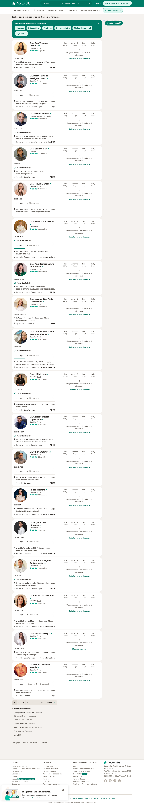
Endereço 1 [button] (19, 684)
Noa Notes (80, 774)
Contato (15, 776)
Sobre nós (16, 774)
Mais (39, 48)
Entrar (98, 3)
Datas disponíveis (55, 10)
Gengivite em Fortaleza (23, 720)
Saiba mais (36, 797)
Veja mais (20, 33)
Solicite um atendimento (79, 58)
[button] (98, 23)
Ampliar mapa (113, 23)
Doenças (25, 743)
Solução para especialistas (83, 769)
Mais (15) (17, 735)
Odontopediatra (63, 28)
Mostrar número (79, 649)
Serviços (46, 779)
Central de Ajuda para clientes (85, 784)
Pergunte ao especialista (52, 774)
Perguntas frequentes (51, 784)
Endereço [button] (19, 95)
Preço (75, 766)
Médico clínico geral (82, 28)
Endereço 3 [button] (44, 684)
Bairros (72, 10)
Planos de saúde (49, 771)
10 (42, 703)
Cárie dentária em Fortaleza (25, 716)
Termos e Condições (20, 781)
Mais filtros (113, 10)
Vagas (23, 779)
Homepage (16, 743)
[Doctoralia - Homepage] (25, 3)
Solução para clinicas (81, 771)
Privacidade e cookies (20, 766)
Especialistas (48, 766)
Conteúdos (77, 776)
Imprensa (16, 784)
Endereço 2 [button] (32, 684)
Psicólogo (48, 28)
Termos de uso (79, 779)
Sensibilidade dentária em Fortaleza (28, 727)
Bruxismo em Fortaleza (23, 731)
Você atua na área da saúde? (116, 3)
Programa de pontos (89, 10)
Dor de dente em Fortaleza (24, 723)
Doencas (46, 781)
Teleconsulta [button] (34, 95)
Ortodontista (33, 28)
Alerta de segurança (81, 781)
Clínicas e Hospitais (50, 769)
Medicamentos (49, 776)
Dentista (20, 28)
